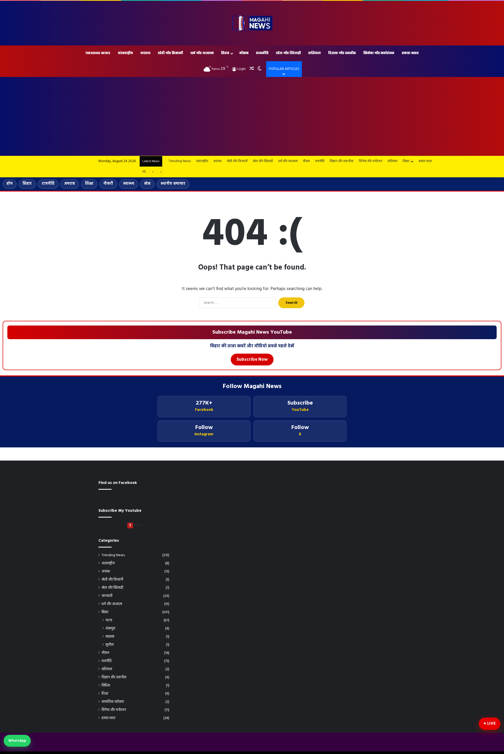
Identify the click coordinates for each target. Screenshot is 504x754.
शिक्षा (89, 184)
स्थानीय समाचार (173, 184)
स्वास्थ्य (128, 184)
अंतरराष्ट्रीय (125, 53)
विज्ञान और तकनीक (342, 53)
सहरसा (110, 636)
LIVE (491, 723)
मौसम (244, 53)
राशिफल (314, 53)
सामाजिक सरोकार (113, 702)
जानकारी (107, 596)
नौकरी (108, 184)
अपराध (145, 53)
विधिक (106, 685)
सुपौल (110, 645)
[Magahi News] (252, 23)
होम (10, 184)
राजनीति (262, 53)
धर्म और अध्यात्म (202, 53)
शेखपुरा (110, 628)
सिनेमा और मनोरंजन (378, 53)
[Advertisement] (252, 116)
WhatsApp (17, 740)
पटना (109, 620)
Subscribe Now (252, 359)
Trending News (97, 53)
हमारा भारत (410, 53)
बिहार (225, 53)
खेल (147, 184)
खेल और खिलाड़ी (288, 53)
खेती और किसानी (170, 53)
